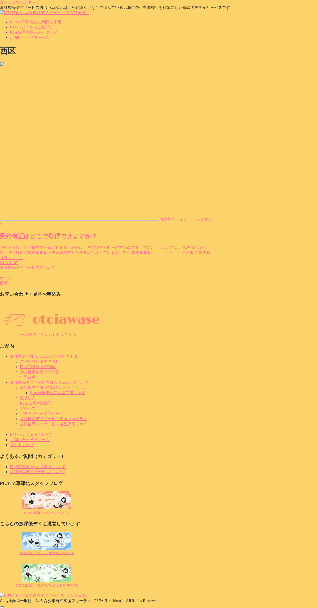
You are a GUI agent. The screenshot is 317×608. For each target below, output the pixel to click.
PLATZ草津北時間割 (38, 367)
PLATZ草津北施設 (36, 403)
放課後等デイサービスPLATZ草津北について (49, 382)
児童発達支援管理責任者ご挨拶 (57, 393)
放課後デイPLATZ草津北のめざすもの (53, 388)
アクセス (28, 408)
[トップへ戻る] (2, 607)
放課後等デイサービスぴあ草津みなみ (46, 553)
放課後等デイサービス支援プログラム (53, 419)
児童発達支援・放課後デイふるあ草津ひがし (46, 585)
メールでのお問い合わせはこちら (46, 334)
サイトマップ (22, 445)
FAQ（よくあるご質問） (31, 434)
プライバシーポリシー (39, 414)
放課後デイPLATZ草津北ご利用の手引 (44, 356)
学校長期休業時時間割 (39, 372)
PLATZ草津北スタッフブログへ (46, 513)
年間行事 (28, 377)
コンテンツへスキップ (20, 2)
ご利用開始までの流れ (39, 361)
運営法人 (28, 398)
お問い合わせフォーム (30, 440)
